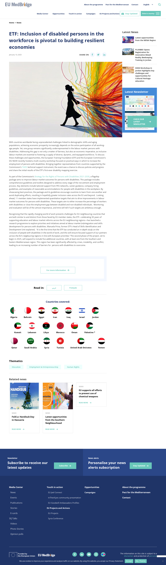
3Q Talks (13, 518)
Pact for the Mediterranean (117, 4)
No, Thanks (141, 561)
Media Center (42, 13)
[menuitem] (147, 4)
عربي (54, 288)
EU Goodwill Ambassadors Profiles (63, 502)
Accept (129, 561)
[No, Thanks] (162, 561)
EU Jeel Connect (55, 492)
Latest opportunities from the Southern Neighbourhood (56, 419)
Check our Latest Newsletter (139, 121)
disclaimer (129, 556)
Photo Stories (17, 528)
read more (16, 429)
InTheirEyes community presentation (64, 497)
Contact (135, 4)
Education (16, 367)
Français (73, 288)
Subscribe (63, 465)
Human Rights (73, 367)
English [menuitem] (146, 4)
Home (11, 22)
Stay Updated (131, 13)
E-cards (14, 513)
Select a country (148, 13)
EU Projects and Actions (109, 13)
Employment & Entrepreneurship (43, 367)
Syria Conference (55, 518)
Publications (16, 502)
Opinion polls (16, 534)
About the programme (93, 4)
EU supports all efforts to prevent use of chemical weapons (90, 393)
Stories (13, 508)
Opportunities (58, 13)
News (19, 22)
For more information (56, 270)
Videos (13, 523)
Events (13, 497)
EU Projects (53, 513)
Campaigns (90, 13)
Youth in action (75, 13)
